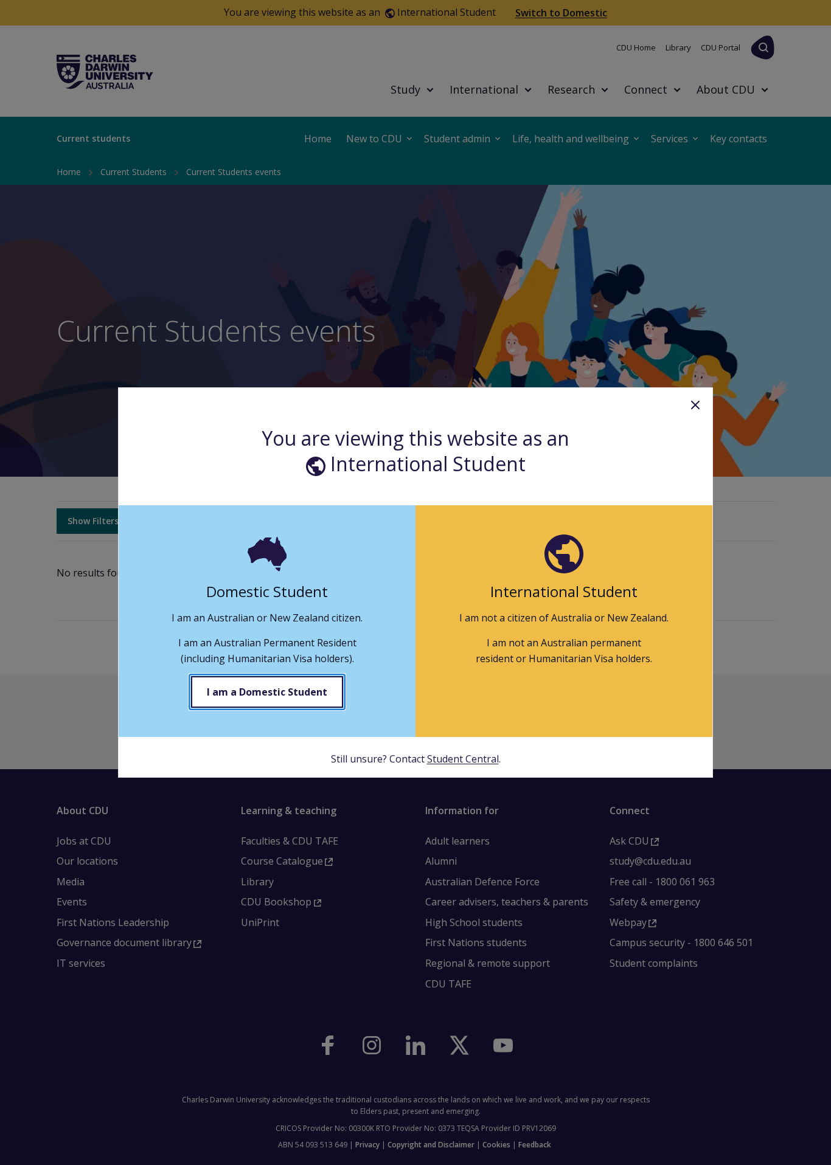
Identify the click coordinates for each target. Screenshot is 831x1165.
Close (695, 405)
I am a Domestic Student (267, 692)
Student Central (463, 759)
